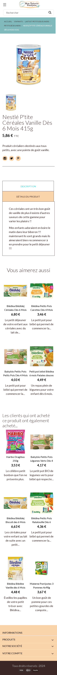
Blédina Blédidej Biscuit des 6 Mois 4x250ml (15, 520)
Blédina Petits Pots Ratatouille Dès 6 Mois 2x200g (41, 520)
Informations (12, 632)
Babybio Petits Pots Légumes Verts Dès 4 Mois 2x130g (41, 459)
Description (28, 186)
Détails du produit (28, 196)
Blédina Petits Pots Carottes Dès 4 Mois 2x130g (41, 308)
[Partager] (4, 158)
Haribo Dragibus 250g (15, 458)
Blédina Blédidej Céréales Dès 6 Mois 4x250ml (15, 308)
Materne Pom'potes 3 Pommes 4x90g (41, 585)
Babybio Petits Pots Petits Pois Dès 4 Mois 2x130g (15, 373)
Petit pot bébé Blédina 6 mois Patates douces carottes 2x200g (41, 373)
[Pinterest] (18, 158)
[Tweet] (11, 158)
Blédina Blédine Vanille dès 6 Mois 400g (15, 585)
